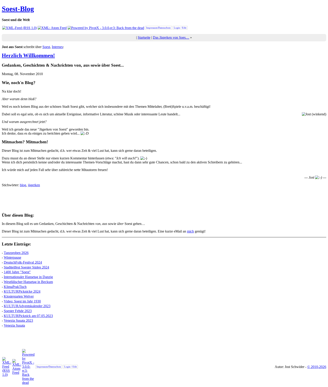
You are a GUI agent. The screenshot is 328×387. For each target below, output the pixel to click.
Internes (57, 47)
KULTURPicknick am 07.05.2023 (28, 316)
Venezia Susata (14, 325)
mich (190, 231)
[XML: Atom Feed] (52, 28)
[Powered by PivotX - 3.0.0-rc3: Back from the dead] (106, 28)
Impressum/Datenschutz (158, 27)
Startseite (144, 37)
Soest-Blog (18, 9)
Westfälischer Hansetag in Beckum (28, 282)
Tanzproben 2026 (16, 253)
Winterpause (12, 257)
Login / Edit (180, 27)
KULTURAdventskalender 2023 (27, 306)
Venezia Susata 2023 (18, 320)
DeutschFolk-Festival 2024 (23, 262)
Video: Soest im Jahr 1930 (22, 301)
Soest (46, 47)
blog (23, 185)
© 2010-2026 (316, 367)
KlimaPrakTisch (15, 287)
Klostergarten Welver (19, 296)
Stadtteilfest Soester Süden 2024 (26, 267)
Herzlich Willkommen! (28, 55)
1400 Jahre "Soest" (17, 272)
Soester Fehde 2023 (18, 311)
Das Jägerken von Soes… (171, 37)
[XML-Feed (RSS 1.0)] (19, 28)
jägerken (34, 185)
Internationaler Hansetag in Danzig (28, 277)
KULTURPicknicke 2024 (22, 291)
